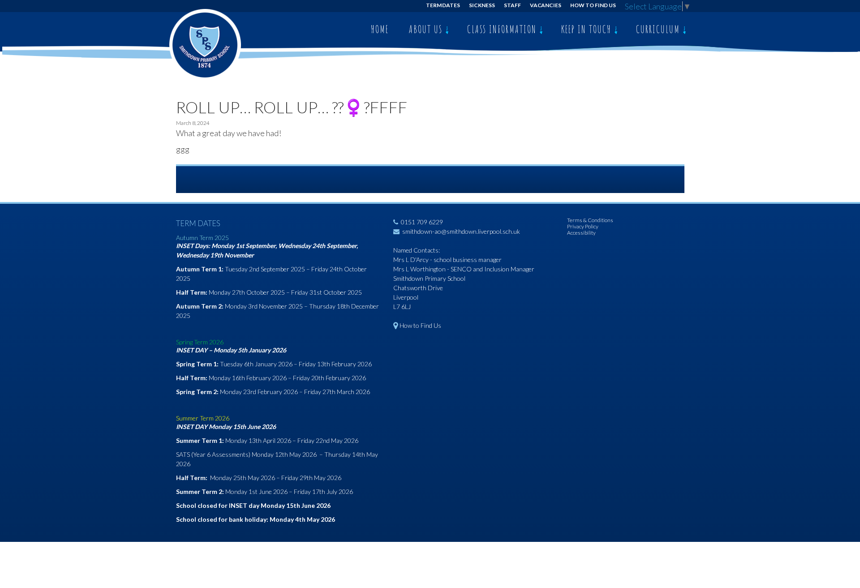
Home (380, 29)
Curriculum (659, 29)
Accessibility (581, 232)
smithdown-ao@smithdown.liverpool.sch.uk (461, 231)
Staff (512, 5)
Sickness (482, 5)
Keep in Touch (587, 29)
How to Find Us (592, 5)
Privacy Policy (582, 226)
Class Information (503, 29)
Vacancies (546, 5)
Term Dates (443, 5)
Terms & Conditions (590, 220)
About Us (427, 29)
